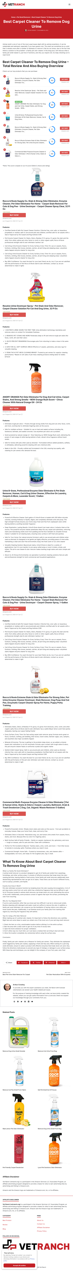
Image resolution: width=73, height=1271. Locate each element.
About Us (40, 1220)
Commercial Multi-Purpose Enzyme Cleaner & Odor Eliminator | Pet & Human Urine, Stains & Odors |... (30, 154)
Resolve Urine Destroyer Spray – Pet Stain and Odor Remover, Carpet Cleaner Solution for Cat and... (31, 93)
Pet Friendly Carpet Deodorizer (13, 1167)
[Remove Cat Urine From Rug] (54, 1032)
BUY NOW (14, 215)
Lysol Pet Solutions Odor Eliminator (50, 1167)
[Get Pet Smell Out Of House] (54, 1071)
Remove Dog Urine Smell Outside (14, 1051)
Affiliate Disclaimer (43, 1227)
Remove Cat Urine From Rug (47, 1051)
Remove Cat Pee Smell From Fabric (14, 1090)
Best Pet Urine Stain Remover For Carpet (16, 974)
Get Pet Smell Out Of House (47, 1090)
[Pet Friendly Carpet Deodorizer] (19, 1148)
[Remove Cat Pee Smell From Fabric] (19, 1071)
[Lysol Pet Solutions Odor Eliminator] (54, 1148)
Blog (4, 1229)
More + (64, 963)
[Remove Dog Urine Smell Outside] (19, 1032)
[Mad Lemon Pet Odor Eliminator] (19, 1110)
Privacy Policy (42, 1231)
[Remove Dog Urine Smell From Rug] (54, 1110)
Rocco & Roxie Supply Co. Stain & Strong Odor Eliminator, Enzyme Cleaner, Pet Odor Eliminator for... (30, 80)
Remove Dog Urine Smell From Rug (49, 1129)
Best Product (7, 1220)
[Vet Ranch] (14, 4)
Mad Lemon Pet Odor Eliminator (13, 1129)
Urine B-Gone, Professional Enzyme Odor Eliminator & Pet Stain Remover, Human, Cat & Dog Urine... (30, 117)
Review (5, 1225)
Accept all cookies (19, 1265)
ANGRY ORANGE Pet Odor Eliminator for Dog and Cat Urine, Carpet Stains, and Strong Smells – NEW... (30, 106)
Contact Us (41, 1224)
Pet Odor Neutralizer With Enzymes (58, 974)
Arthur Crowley (19, 985)
